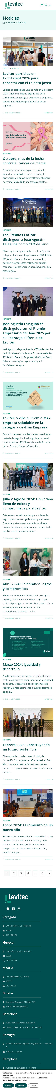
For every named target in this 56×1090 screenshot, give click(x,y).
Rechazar (21, 1085)
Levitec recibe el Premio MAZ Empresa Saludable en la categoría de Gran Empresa (27, 422)
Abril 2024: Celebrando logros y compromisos (27, 586)
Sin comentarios (12, 113)
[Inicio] (4, 22)
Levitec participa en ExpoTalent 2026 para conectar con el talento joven (27, 78)
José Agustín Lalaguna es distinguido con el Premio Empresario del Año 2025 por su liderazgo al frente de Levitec (27, 332)
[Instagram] (19, 908)
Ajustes (34, 1085)
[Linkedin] (13, 908)
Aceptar (8, 1085)
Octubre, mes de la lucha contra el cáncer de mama (24, 160)
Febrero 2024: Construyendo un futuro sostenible (26, 747)
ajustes (23, 1080)
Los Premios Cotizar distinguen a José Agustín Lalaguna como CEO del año (26, 239)
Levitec (6, 69)
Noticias (22, 22)
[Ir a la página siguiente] (49, 873)
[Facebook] (7, 908)
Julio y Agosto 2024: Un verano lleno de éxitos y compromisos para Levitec (28, 503)
